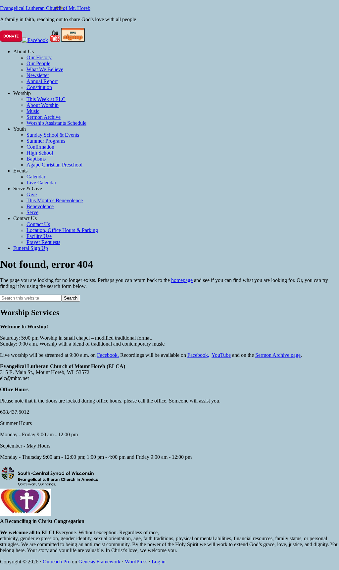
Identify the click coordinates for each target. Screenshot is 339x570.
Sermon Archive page (278, 355)
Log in (159, 561)
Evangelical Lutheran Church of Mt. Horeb (45, 8)
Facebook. (108, 355)
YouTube (221, 355)
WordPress (136, 561)
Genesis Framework (99, 561)
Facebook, (198, 355)
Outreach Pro (57, 561)
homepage (182, 280)
